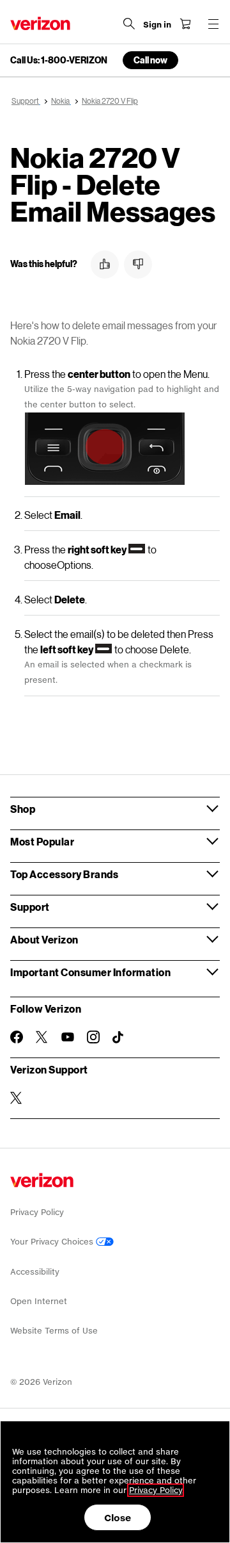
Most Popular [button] (42, 841)
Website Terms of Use (54, 1330)
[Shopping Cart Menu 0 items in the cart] (185, 24)
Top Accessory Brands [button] (64, 874)
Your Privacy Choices (53, 1241)
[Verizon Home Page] (40, 23)
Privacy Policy (37, 1212)
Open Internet (38, 1301)
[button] (105, 264)
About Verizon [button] (44, 939)
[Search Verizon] (129, 24)
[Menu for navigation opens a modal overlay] (213, 24)
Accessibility (34, 1272)
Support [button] (30, 907)
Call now (150, 59)
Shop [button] (22, 809)
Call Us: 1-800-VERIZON (58, 60)
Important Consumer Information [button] (90, 972)
